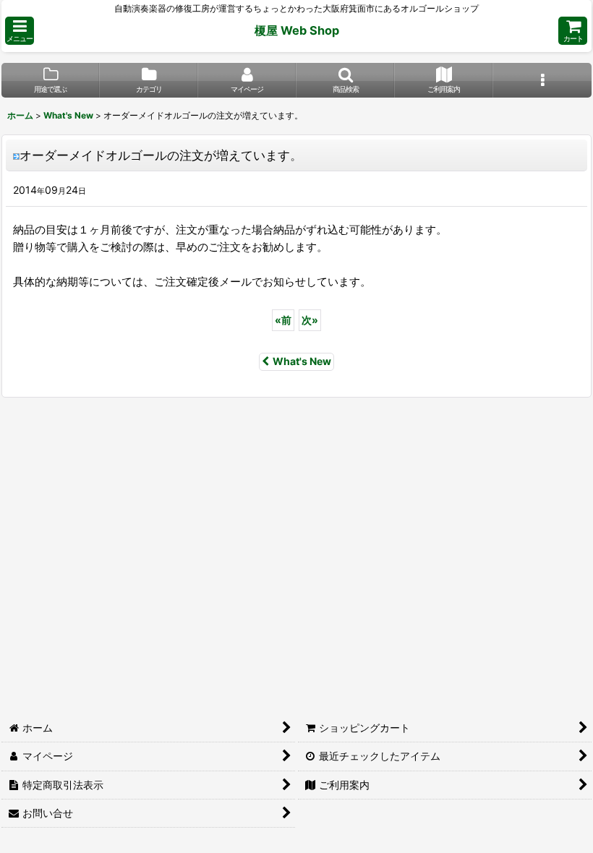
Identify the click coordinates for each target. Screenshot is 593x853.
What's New (302, 361)
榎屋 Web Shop (297, 30)
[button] (19, 31)
